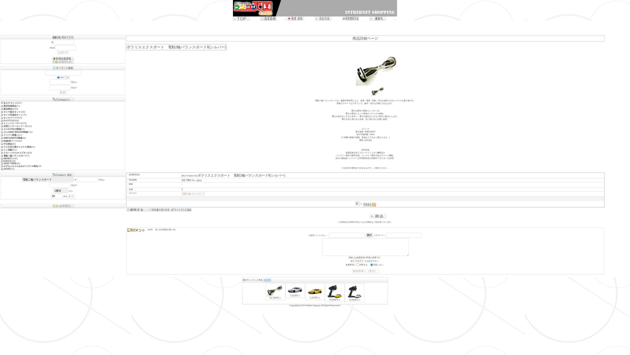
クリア (267, 280)
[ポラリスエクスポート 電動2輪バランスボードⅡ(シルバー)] (378, 95)
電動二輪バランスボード (193, 194)
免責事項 (359, 261)
